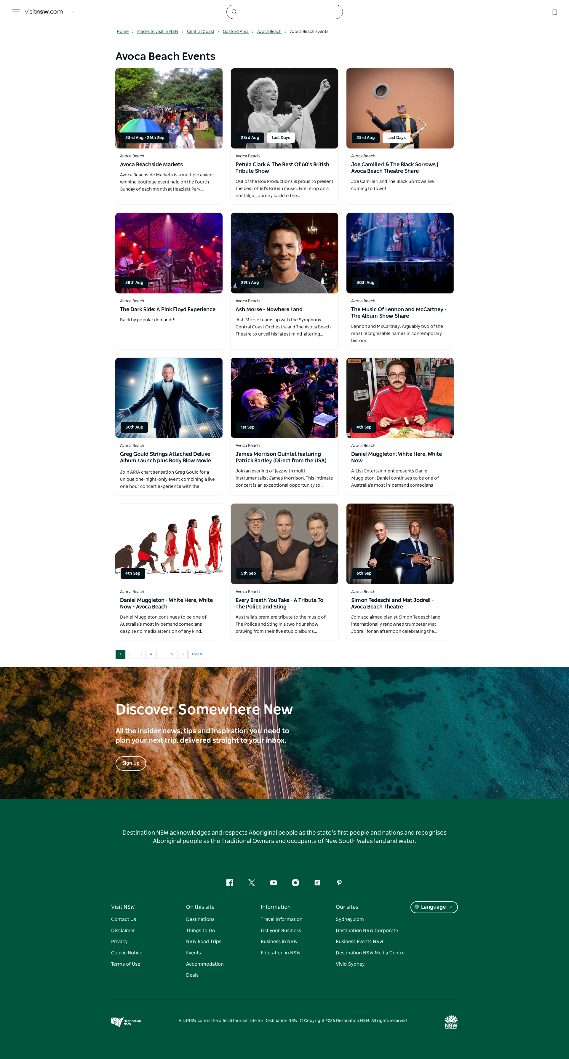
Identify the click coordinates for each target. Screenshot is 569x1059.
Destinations (200, 919)
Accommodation (205, 964)
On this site (200, 907)
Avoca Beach (269, 32)
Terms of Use (125, 964)
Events (193, 953)
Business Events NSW (359, 941)
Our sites (347, 907)
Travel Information (282, 919)
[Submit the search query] (234, 12)
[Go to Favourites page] (554, 12)
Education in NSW (281, 953)
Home (123, 32)
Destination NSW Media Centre (370, 953)
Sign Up (131, 763)
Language (433, 907)
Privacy (119, 941)
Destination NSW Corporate (367, 930)
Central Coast (200, 32)
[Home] (44, 12)
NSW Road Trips (203, 941)
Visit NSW (123, 907)
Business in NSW (279, 941)
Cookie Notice (126, 953)
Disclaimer (123, 930)
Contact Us (123, 919)
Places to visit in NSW (157, 32)
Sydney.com (350, 919)
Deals (192, 975)
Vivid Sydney (350, 964)
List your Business (281, 930)
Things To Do (200, 930)
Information (276, 907)
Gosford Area (236, 32)
